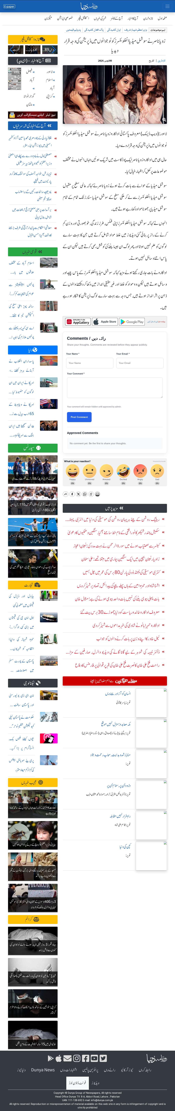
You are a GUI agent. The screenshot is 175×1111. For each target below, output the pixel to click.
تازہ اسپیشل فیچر (30, 39)
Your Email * (123, 354)
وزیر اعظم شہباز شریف (135, 30)
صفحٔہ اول (162, 18)
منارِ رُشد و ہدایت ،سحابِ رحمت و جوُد (110, 755)
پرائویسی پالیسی (90, 1070)
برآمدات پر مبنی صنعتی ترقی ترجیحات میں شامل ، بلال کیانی (32, 213)
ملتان (29, 104)
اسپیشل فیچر (83, 18)
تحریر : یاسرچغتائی (123, 702)
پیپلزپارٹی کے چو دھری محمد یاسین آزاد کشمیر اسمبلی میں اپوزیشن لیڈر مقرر (30, 142)
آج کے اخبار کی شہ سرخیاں (29, 126)
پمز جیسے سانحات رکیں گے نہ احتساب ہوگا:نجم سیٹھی (33, 195)
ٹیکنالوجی (29, 683)
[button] (12, 49)
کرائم (28, 919)
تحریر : (128, 764)
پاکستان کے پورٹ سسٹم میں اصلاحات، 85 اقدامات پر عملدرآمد (21, 670)
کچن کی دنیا (125, 846)
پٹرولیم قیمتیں (73, 30)
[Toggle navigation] (167, 6)
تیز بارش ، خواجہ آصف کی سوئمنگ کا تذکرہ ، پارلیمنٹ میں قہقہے (30, 177)
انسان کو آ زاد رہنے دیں (118, 693)
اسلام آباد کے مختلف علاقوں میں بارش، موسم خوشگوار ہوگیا (21, 272)
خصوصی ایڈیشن (65, 18)
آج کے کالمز (117, 18)
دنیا (30, 350)
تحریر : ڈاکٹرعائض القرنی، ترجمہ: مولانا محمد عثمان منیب (108, 794)
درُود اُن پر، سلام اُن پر (119, 785)
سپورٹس (29, 448)
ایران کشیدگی (114, 30)
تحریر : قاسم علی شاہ (123, 825)
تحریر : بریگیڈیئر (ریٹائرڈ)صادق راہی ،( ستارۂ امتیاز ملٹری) (106, 733)
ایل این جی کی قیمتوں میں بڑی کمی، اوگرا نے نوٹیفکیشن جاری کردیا (21, 627)
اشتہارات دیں (68, 1070)
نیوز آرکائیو (127, 1070)
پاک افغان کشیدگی (93, 30)
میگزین (48, 18)
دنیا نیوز (21, 1070)
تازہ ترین (148, 18)
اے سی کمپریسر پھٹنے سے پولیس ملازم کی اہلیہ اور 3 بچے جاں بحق (21, 337)
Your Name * (72, 354)
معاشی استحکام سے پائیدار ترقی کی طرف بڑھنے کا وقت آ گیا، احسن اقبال (30, 231)
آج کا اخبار (133, 18)
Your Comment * (75, 373)
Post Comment (79, 417)
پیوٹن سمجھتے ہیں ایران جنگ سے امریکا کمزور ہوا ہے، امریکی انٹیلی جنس (21, 435)
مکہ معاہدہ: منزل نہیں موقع (116, 724)
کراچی (49, 96)
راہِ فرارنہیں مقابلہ (120, 816)
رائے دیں (109, 1070)
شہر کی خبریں (100, 18)
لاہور (50, 71)
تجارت (28, 585)
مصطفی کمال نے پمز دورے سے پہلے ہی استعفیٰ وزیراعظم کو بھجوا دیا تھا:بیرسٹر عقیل (30, 160)
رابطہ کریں (145, 1070)
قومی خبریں (29, 252)
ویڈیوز (95, 1083)
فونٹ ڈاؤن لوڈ (77, 1083)
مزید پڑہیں (111, 508)
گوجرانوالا (29, 96)
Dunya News (43, 1070)
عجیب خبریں (29, 782)
